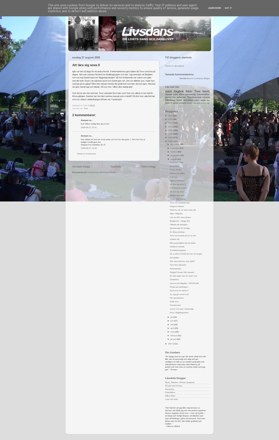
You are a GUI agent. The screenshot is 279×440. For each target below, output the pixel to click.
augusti (173, 159)
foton (189, 91)
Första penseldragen (179, 287)
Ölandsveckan (194, 97)
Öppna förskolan (177, 181)
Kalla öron (174, 301)
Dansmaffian (203, 94)
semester (181, 97)
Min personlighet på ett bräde (183, 243)
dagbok (179, 91)
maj (172, 324)
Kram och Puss (176, 162)
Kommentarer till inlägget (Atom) (101, 172)
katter (167, 103)
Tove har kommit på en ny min (183, 236)
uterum (189, 103)
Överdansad (175, 305)
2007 (170, 344)
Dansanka (169, 389)
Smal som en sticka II (179, 290)
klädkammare (201, 103)
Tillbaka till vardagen (179, 225)
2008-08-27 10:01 (89, 127)
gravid (168, 97)
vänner (168, 94)
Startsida (115, 166)
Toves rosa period (177, 199)
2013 (170, 123)
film (208, 100)
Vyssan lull (174, 239)
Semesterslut (175, 269)
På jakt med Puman (173, 386)
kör (174, 97)
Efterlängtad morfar (178, 188)
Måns (181, 94)
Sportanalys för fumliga (180, 228)
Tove (86, 108)
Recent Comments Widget (198, 78)
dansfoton (188, 100)
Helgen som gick (177, 195)
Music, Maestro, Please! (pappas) (179, 382)
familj (206, 91)
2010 (170, 134)
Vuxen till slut (175, 170)
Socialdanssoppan (178, 250)
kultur (194, 103)
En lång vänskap (177, 232)
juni (172, 321)
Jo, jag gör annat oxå (179, 294)
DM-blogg (170, 100)
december (175, 144)
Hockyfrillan (175, 166)
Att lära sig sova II (178, 184)
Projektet (174, 103)
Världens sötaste (177, 247)
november (175, 148)
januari (173, 339)
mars (172, 332)
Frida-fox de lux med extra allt (183, 210)
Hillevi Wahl (170, 396)
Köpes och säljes (177, 173)
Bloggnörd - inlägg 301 (180, 221)
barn (197, 100)
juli (171, 317)
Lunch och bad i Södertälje (182, 309)
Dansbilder (174, 258)
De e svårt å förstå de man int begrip (186, 254)
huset (179, 100)
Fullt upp (173, 177)
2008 (170, 141)
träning (206, 97)
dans (168, 91)
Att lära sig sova (177, 192)
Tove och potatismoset (180, 203)
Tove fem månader (178, 265)
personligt (190, 94)
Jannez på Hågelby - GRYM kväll (184, 283)
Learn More (214, 8)
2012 (170, 127)
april (172, 328)
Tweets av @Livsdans (174, 66)
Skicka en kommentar (86, 154)
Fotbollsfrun (170, 392)
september (175, 155)
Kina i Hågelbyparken (179, 313)
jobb (175, 94)
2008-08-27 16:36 (89, 148)
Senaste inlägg (81, 166)
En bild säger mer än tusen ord (183, 276)
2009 (170, 137)
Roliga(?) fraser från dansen (182, 272)
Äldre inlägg (148, 166)
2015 (170, 116)
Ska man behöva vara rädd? (182, 261)
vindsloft (182, 103)
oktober (174, 152)
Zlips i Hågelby (176, 213)
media (203, 100)
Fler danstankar (177, 298)
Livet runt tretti (171, 399)
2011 (170, 130)
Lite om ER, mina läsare (180, 217)
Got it (228, 8)
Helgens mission (177, 206)
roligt (207, 103)
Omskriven (174, 279)
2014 (170, 119)
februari (174, 336)
